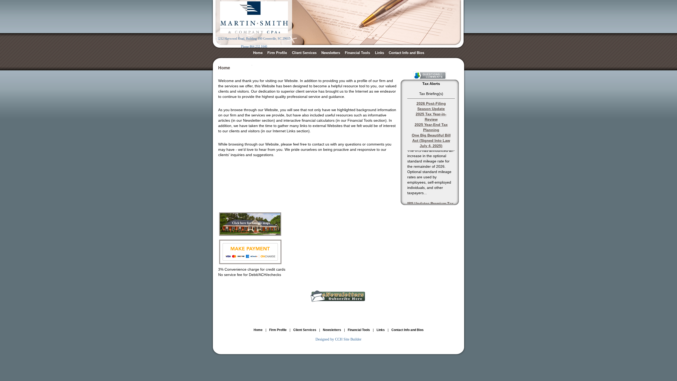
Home (258, 53)
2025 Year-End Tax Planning (431, 127)
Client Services (304, 53)
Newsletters (330, 53)
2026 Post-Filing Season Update (431, 106)
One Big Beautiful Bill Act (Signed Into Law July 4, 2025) (431, 140)
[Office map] (250, 234)
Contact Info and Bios (406, 53)
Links (379, 53)
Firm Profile (277, 53)
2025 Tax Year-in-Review (431, 116)
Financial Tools (357, 53)
